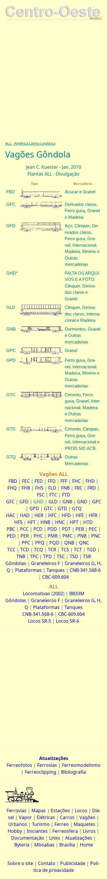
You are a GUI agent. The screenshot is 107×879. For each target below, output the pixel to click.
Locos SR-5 (39, 621)
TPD (47, 556)
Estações (60, 810)
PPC (26, 543)
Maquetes (84, 824)
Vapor (25, 817)
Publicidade (72, 863)
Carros (67, 817)
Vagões (87, 817)
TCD (24, 549)
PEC (93, 529)
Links (54, 838)
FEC (26, 481)
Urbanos (17, 824)
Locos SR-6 (67, 621)
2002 (58, 593)
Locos (81, 810)
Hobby (15, 831)
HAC (10, 515)
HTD (88, 522)
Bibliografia (73, 772)
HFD (66, 515)
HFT (31, 522)
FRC (78, 488)
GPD (34, 508)
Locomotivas (36, 593)
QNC (84, 543)
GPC (96, 501)
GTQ (77, 508)
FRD (91, 488)
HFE (80, 515)
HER (39, 515)
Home (86, 845)
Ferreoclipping (40, 772)
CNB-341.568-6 (85, 570)
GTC (48, 508)
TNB (20, 556)
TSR (87, 556)
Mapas (38, 810)
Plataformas (28, 570)
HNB (45, 522)
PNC (95, 536)
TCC (11, 549)
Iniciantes (37, 831)
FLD (52, 488)
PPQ (40, 543)
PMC (67, 536)
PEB (80, 529)
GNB (67, 501)
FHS (39, 488)
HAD (25, 515)
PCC (24, 529)
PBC (11, 529)
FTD (66, 495)
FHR (26, 488)
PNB (81, 536)
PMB (53, 536)
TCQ (38, 549)
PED (11, 536)
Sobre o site (20, 863)
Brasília (67, 845)
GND (82, 501)
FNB (65, 488)
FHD (90, 481)
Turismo (41, 824)
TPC (34, 556)
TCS (65, 549)
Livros (89, 831)
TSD (74, 556)
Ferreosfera (65, 831)
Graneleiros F (45, 563)
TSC (61, 556)
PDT (66, 529)
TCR (52, 549)
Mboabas (44, 845)
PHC (38, 536)
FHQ (12, 488)
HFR (93, 515)
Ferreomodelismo (81, 765)
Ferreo (61, 824)
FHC (76, 481)
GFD (24, 501)
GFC (10, 501)
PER (25, 536)
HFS (18, 522)
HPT (74, 522)
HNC (60, 522)
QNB (69, 543)
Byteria (21, 845)
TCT (78, 549)
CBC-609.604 (55, 577)
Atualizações (78, 838)
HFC (52, 515)
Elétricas (46, 817)
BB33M (76, 593)
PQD (54, 543)
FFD (52, 481)
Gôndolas (15, 563)
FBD (13, 481)
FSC (41, 495)
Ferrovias (47, 765)
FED (39, 481)
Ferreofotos (19, 765)
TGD (91, 549)
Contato (46, 863)
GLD (53, 501)
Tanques (56, 570)
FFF (63, 481)
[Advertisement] (53, 78)
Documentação (27, 838)
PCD (38, 529)
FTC (53, 495)
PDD (52, 529)
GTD (62, 508)
